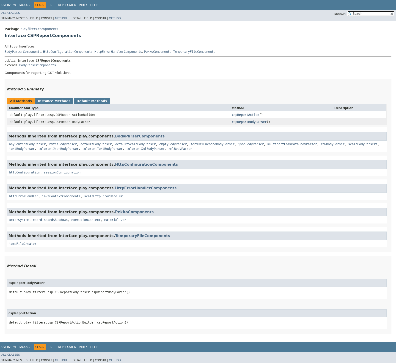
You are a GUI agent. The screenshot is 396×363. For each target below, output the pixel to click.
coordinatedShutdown (50, 220)
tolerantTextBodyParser (102, 149)
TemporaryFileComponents (194, 51)
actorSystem (19, 220)
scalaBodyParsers (362, 144)
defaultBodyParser (96, 144)
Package (25, 5)
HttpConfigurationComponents (68, 51)
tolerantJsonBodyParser (58, 149)
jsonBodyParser (251, 144)
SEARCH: (340, 13)
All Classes (10, 12)
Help (93, 5)
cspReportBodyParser (249, 122)
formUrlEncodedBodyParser (212, 144)
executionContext (86, 220)
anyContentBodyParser (27, 144)
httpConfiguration (24, 172)
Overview (8, 5)
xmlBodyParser (180, 149)
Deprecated (67, 5)
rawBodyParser (332, 144)
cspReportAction (245, 115)
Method (61, 18)
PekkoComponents (157, 51)
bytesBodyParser (63, 144)
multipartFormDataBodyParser (292, 144)
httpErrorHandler (23, 196)
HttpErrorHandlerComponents (118, 51)
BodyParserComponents (23, 51)
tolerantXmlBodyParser (145, 149)
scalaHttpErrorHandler (103, 196)
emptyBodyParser (173, 144)
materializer (115, 220)
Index (83, 5)
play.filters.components (39, 29)
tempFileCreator (22, 244)
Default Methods (92, 101)
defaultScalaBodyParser (135, 144)
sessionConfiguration (62, 172)
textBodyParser (22, 149)
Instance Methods (54, 101)
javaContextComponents (61, 196)
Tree (51, 5)
